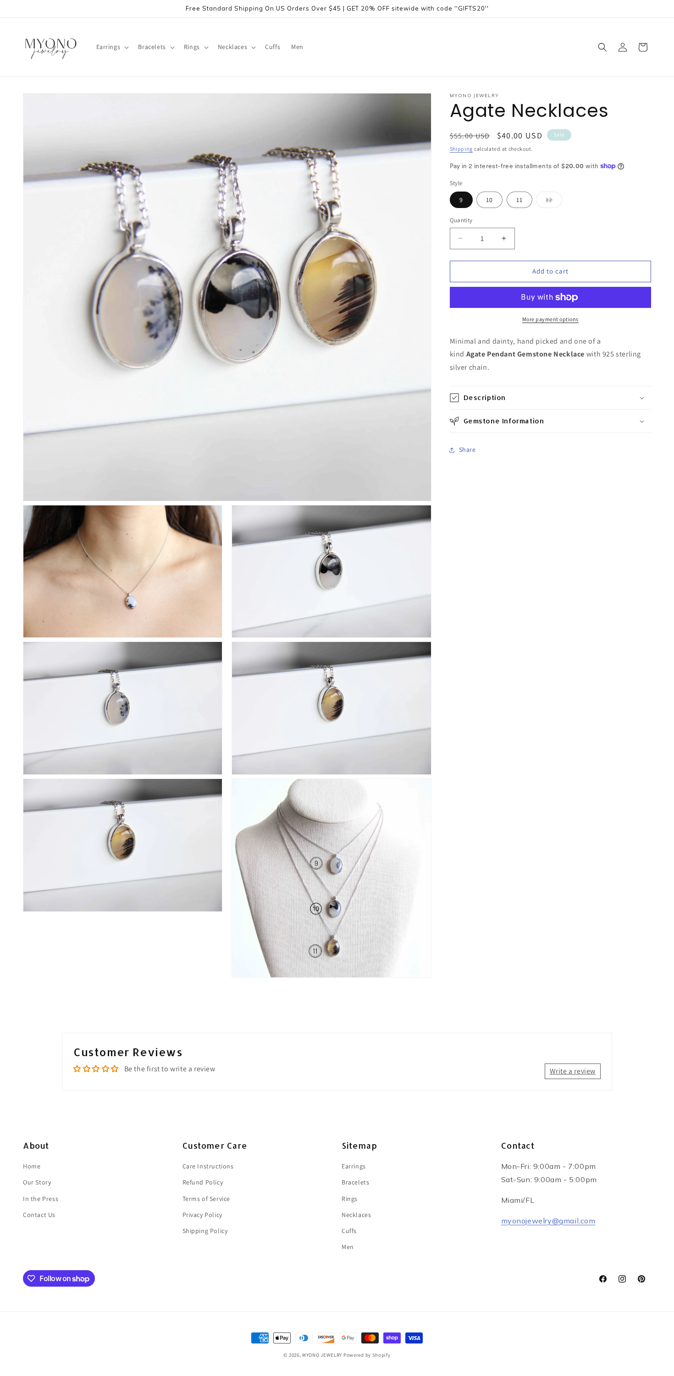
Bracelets (355, 1183)
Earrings (354, 1166)
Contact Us (39, 1215)
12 (554, 201)
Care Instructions (208, 1166)
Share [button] (467, 449)
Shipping (461, 148)
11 (519, 200)
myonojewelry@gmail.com (548, 1220)
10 (489, 200)
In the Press (40, 1199)
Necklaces (356, 1215)
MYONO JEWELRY (322, 1355)
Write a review (573, 1071)
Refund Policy (202, 1183)
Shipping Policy (205, 1231)
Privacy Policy (202, 1215)
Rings (350, 1199)
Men (348, 1247)
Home (31, 1166)
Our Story (37, 1183)
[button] (112, 46)
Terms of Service (206, 1199)
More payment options (550, 319)
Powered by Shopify (367, 1355)
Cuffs (349, 1231)
